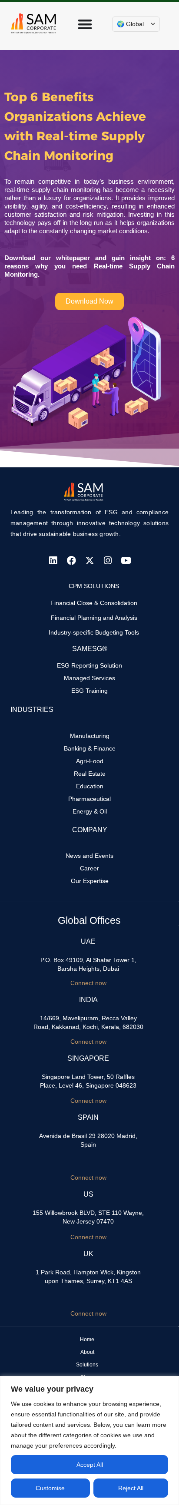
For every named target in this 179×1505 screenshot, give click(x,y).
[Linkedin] (53, 560)
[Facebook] (71, 560)
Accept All (89, 1464)
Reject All (130, 1488)
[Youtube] (126, 560)
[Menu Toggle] (85, 24)
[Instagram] (108, 560)
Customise (50, 1488)
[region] (89, 1440)
